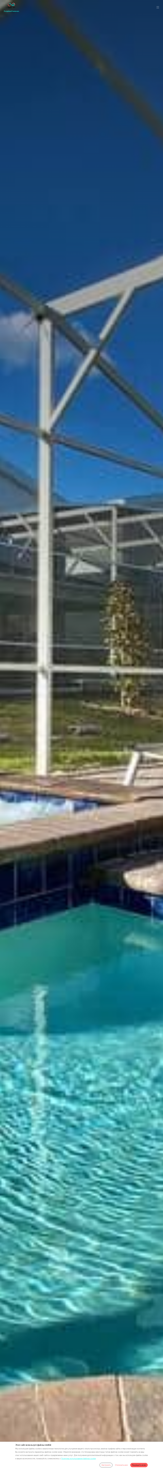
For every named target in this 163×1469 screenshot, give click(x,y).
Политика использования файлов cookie (78, 1459)
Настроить (106, 1465)
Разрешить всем (139, 1465)
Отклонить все (121, 1465)
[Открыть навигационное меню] (158, 7)
